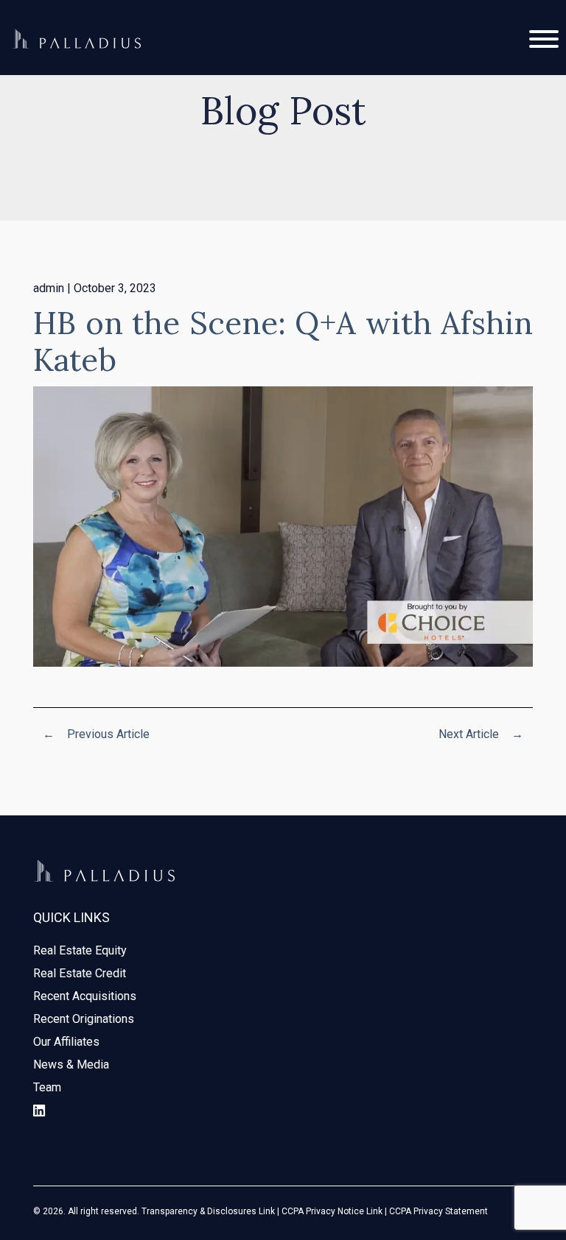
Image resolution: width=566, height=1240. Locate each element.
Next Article (481, 734)
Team (47, 1087)
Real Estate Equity (80, 950)
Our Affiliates (66, 1042)
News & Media (71, 1064)
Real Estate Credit (79, 973)
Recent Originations (83, 1019)
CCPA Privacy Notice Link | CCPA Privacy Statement (385, 1211)
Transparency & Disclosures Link (208, 1211)
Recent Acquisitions (84, 996)
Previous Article (96, 734)
